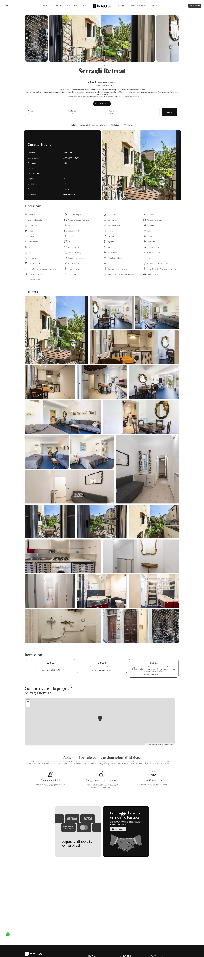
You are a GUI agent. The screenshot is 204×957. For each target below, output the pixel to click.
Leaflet (148, 744)
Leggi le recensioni (109, 82)
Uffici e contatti (194, 6)
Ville (84, 6)
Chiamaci (129, 125)
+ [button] (28, 701)
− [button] (28, 704)
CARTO (172, 744)
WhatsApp (117, 125)
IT (4, 6)
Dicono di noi (41, 6)
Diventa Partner (117, 829)
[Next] (27, 38)
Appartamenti (72, 6)
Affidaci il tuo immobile (138, 6)
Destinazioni (57, 6)
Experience (156, 6)
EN (7, 6)
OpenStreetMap (156, 744)
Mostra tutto (100, 104)
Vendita (121, 6)
